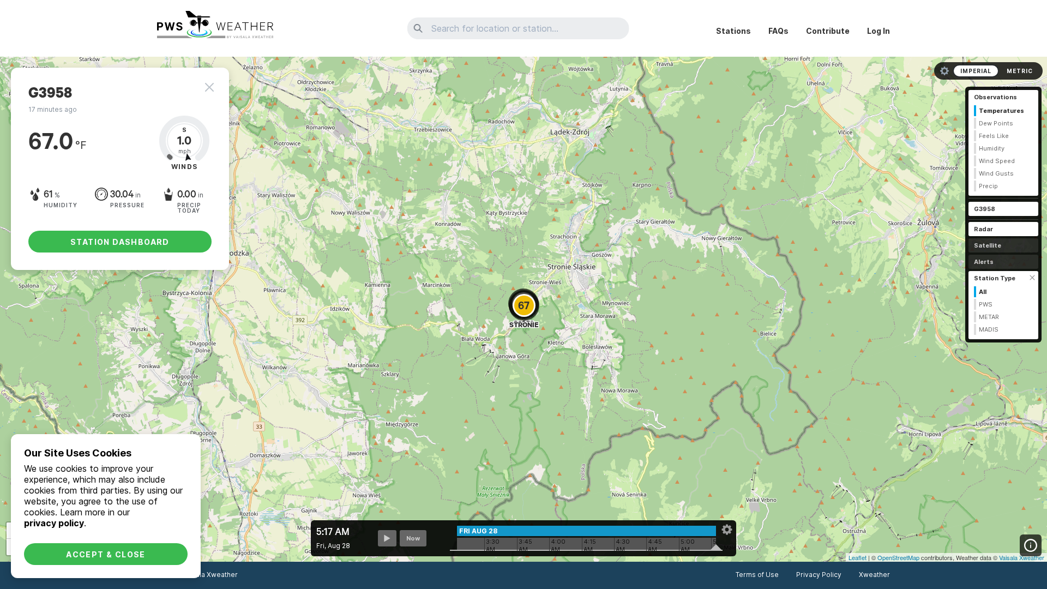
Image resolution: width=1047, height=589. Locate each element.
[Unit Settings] (944, 70)
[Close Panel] (209, 87)
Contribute (828, 30)
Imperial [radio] (975, 71)
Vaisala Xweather (1021, 557)
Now (413, 538)
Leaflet (858, 557)
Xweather (874, 574)
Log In (878, 30)
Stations (733, 30)
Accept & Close (106, 554)
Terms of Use (757, 574)
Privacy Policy (818, 574)
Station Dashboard (120, 242)
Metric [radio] (1020, 71)
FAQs (778, 30)
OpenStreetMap (898, 557)
